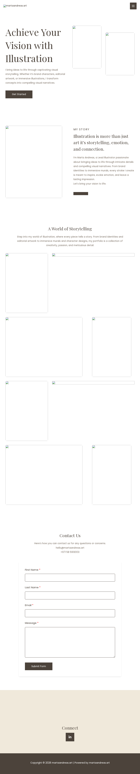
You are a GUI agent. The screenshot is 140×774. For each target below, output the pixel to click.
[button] (18, 94)
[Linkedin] (70, 737)
